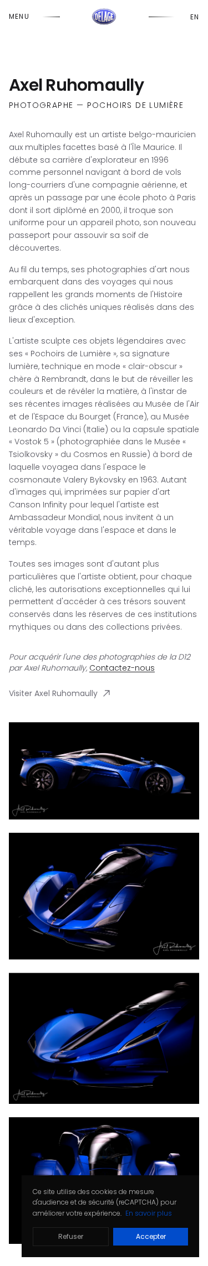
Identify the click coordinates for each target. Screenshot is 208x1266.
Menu (19, 16)
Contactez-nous (122, 667)
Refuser (70, 1236)
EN (194, 17)
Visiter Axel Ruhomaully (53, 693)
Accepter (151, 1236)
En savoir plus (148, 1213)
